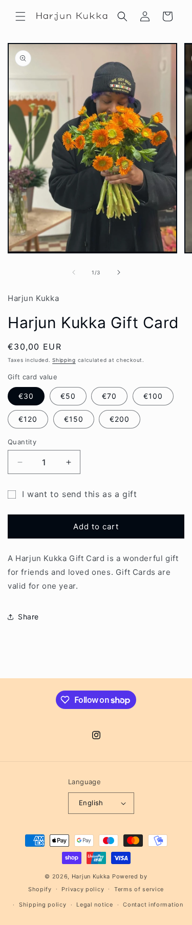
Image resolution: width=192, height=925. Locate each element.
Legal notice (94, 904)
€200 (120, 419)
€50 (68, 396)
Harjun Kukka (91, 876)
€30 (26, 396)
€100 (153, 396)
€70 (109, 396)
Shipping (64, 360)
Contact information (153, 904)
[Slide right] (119, 272)
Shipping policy (43, 904)
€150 (73, 419)
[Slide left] (73, 272)
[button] (20, 16)
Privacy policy (82, 889)
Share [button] (28, 616)
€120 (27, 419)
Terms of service (139, 889)
